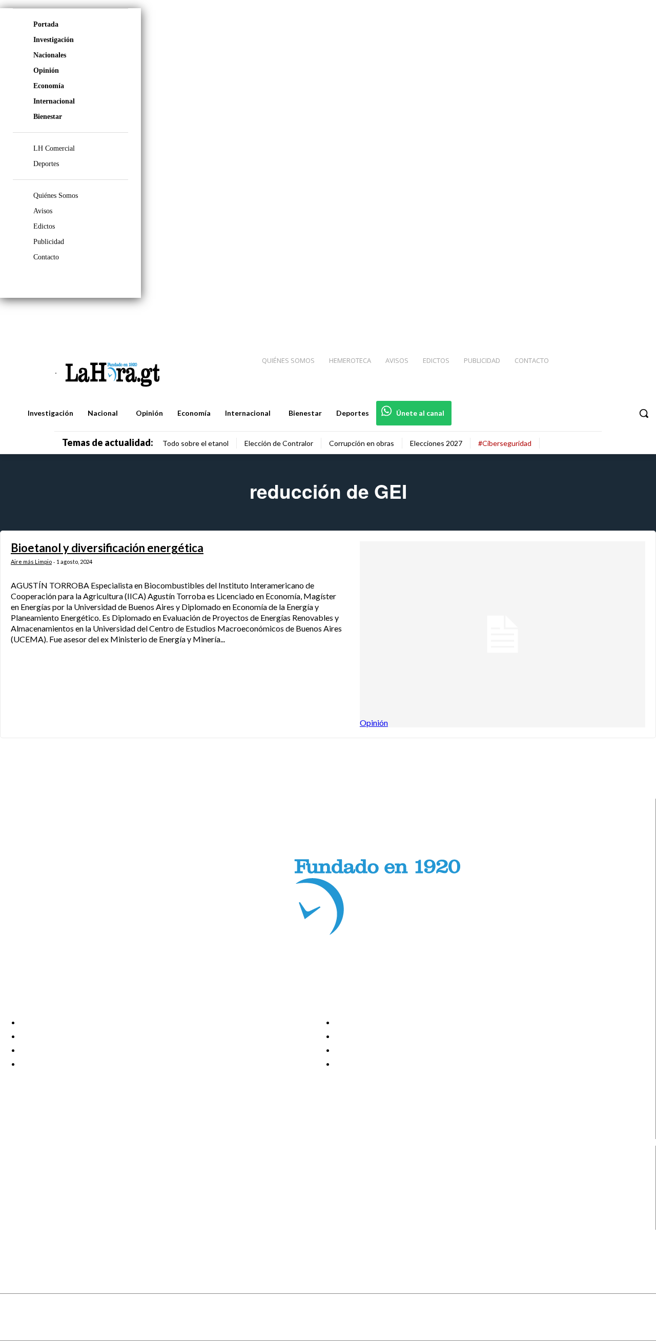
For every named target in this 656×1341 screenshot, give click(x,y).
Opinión (46, 70)
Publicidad (48, 242)
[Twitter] (618, 318)
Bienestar (47, 116)
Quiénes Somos (55, 195)
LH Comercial (54, 148)
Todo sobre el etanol (195, 443)
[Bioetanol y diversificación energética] (502, 634)
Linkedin (45, 1197)
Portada (45, 24)
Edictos (44, 226)
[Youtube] (636, 318)
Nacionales (49, 55)
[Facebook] (563, 318)
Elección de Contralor (278, 443)
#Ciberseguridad (504, 443)
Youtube (45, 1223)
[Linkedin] (600, 318)
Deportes (46, 164)
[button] (643, 413)
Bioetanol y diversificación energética (107, 548)
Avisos (42, 211)
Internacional (54, 101)
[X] (16, 1210)
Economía (48, 86)
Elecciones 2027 (436, 443)
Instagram (48, 1184)
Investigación (53, 40)
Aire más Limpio (31, 561)
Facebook (48, 1171)
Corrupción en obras (361, 443)
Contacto (46, 257)
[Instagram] (581, 318)
